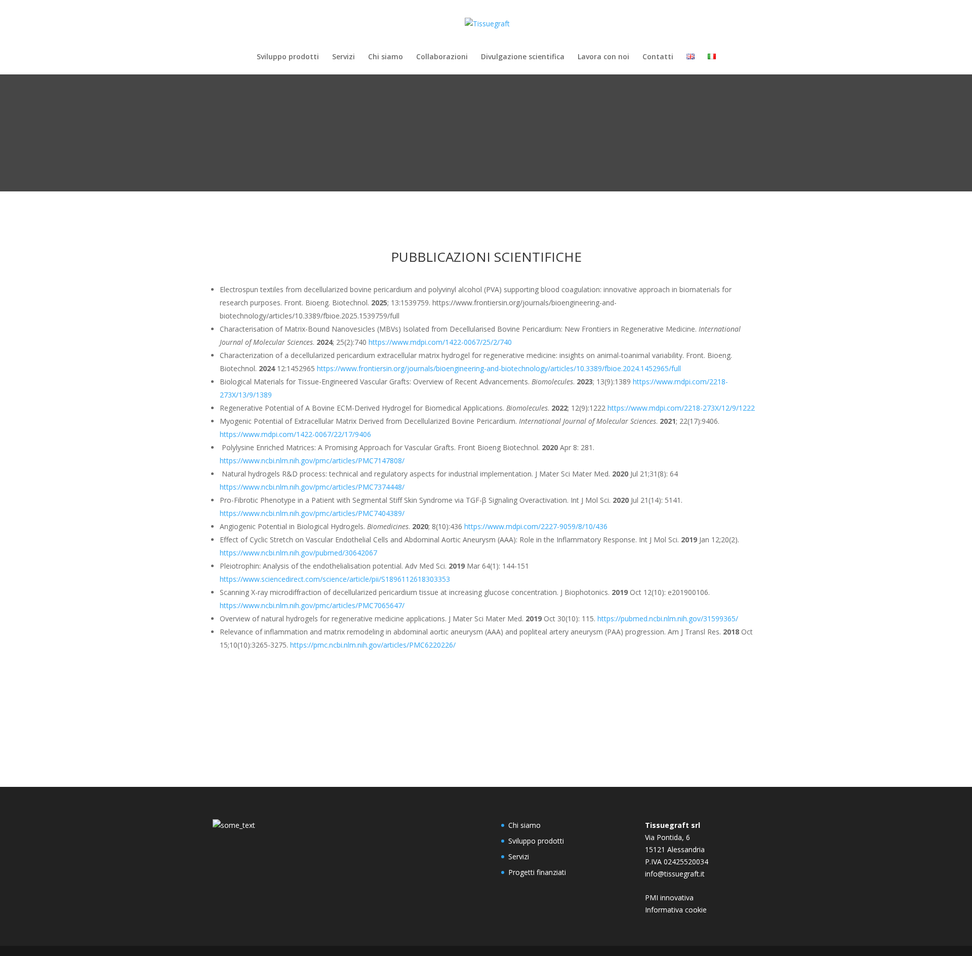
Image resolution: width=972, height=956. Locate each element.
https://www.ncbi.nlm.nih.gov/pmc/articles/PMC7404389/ (312, 513)
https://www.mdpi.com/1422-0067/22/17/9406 (295, 434)
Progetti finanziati (537, 872)
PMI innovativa (669, 897)
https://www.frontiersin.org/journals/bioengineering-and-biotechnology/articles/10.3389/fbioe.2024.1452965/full (499, 368)
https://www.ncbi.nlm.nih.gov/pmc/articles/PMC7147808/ (312, 460)
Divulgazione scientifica (522, 57)
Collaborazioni (442, 57)
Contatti (657, 57)
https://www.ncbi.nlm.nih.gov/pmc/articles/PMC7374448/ (312, 487)
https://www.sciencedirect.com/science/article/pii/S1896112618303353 (335, 579)
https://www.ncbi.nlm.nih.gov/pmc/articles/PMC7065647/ (312, 605)
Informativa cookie (676, 909)
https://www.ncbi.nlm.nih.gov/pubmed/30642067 (298, 552)
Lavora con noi (603, 57)
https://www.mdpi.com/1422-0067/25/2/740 (440, 342)
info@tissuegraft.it (675, 874)
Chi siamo (385, 57)
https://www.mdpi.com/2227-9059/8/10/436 (536, 526)
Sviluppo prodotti (288, 57)
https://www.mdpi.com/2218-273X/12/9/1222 (681, 408)
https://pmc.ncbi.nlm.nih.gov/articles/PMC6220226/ (373, 645)
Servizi (343, 57)
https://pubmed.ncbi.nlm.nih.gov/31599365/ (667, 618)
